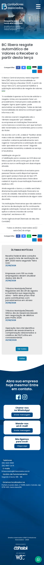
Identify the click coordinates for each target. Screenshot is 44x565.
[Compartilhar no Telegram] (34, 71)
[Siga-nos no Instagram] (24, 397)
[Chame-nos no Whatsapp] (38, 559)
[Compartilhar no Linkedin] (40, 67)
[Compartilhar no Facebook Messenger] (23, 67)
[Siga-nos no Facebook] (18, 397)
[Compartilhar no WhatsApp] (29, 67)
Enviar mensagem (22, 414)
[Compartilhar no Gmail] (40, 71)
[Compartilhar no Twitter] (34, 67)
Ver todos (22, 349)
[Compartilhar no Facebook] (18, 67)
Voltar (22, 358)
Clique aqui (22, 446)
